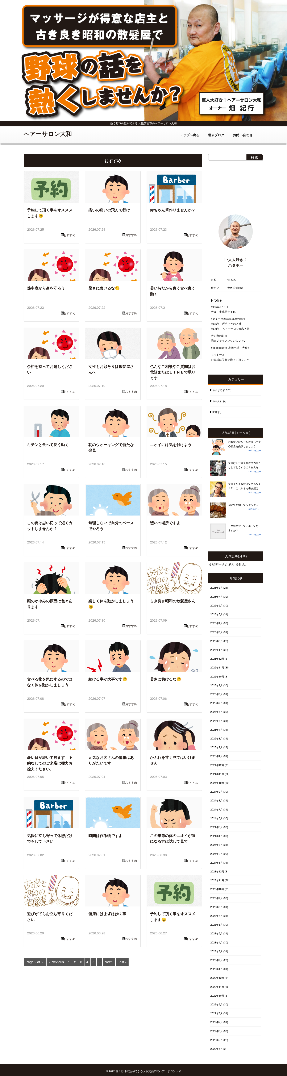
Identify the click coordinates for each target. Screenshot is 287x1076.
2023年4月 (216, 942)
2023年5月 (216, 933)
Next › (109, 961)
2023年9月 (216, 898)
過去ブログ (216, 135)
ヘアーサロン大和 (48, 133)
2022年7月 (216, 1022)
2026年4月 (216, 623)
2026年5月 (216, 614)
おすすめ (69, 235)
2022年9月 (216, 1004)
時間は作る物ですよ (105, 835)
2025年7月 (216, 703)
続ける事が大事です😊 (107, 679)
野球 (214, 412)
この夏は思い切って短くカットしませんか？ (49, 525)
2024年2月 (216, 853)
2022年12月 (217, 977)
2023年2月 (216, 960)
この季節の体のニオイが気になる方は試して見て (172, 838)
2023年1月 (216, 969)
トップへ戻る (190, 135)
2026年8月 (216, 587)
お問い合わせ (243, 135)
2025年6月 (216, 711)
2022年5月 (216, 1040)
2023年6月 (216, 924)
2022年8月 (216, 1013)
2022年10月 (217, 995)
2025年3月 (216, 738)
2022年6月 (216, 1031)
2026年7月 (216, 596)
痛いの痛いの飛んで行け (109, 210)
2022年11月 (217, 986)
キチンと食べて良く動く (48, 444)
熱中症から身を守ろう (46, 288)
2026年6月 (216, 605)
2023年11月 (217, 880)
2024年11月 (217, 774)
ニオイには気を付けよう (171, 444)
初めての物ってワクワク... (243, 504)
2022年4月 (216, 1048)
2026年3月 (216, 632)
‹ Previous (56, 961)
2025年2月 (216, 747)
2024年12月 (217, 765)
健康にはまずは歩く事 (107, 913)
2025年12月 (217, 658)
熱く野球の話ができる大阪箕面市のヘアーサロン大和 (148, 1071)
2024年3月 (216, 844)
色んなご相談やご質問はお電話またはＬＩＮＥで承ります (172, 372)
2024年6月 (216, 818)
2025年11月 (217, 667)
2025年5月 (216, 720)
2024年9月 (216, 791)
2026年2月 (216, 641)
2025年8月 (216, 694)
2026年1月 (216, 649)
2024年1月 (216, 862)
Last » (122, 961)
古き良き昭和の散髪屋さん (172, 601)
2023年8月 (216, 907)
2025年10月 (217, 676)
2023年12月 (217, 871)
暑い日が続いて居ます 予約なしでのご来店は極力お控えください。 (49, 763)
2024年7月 (216, 809)
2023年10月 (217, 889)
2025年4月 (216, 729)
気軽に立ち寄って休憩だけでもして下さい (49, 838)
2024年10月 (217, 782)
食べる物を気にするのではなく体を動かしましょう (49, 682)
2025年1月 (216, 756)
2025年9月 (216, 685)
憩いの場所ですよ (165, 522)
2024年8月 (216, 800)
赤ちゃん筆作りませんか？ (172, 210)
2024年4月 (216, 836)
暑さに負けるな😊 (104, 288)
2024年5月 (216, 827)
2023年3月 (216, 951)
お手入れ (217, 401)
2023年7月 (216, 915)
